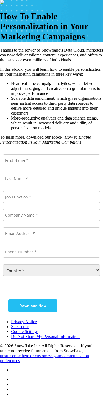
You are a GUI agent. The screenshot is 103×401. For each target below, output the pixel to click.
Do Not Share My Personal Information (45, 336)
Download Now (32, 306)
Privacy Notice (24, 321)
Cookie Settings (24, 331)
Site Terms (20, 326)
